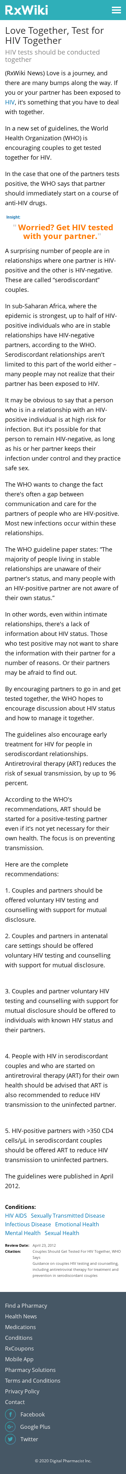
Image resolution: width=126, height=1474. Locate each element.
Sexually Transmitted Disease (68, 1215)
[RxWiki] (26, 9)
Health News (21, 1316)
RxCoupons (19, 1348)
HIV (10, 102)
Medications (20, 1327)
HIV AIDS (16, 1215)
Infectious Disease (28, 1224)
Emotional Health (77, 1224)
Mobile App (19, 1359)
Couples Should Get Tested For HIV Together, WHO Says (77, 1254)
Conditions (19, 1337)
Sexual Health (62, 1233)
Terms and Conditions (32, 1380)
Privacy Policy (22, 1391)
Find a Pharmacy (26, 1305)
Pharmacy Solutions (30, 1370)
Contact (15, 1402)
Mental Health (23, 1233)
